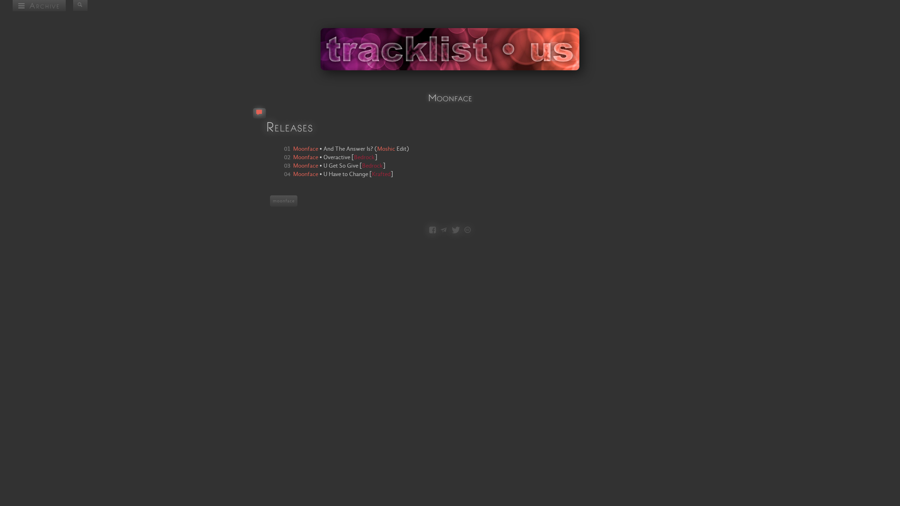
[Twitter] (456, 230)
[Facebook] (432, 230)
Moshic (386, 149)
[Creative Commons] (467, 230)
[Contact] (444, 230)
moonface (284, 201)
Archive (42, 5)
